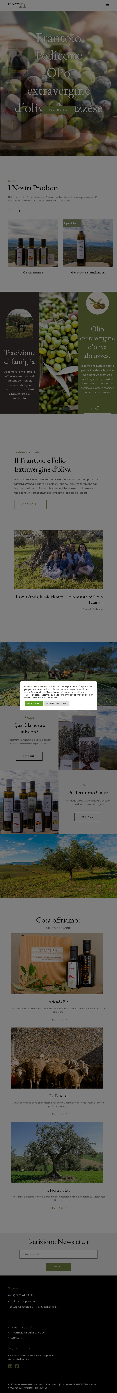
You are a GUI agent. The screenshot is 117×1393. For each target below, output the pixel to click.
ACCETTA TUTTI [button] (34, 703)
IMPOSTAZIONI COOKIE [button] (57, 703)
